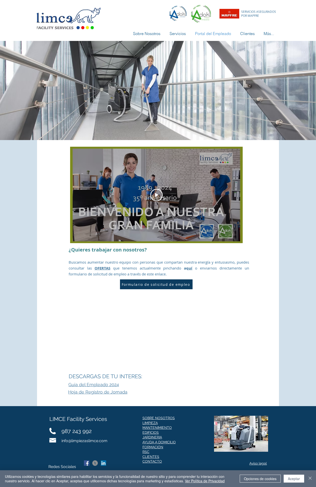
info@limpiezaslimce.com (84, 440)
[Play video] (156, 195)
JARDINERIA (152, 437)
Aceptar (294, 478)
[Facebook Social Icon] (86, 463)
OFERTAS (102, 268)
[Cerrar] (310, 478)
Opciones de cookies (260, 478)
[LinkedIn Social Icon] (103, 463)
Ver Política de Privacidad (205, 480)
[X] (95, 463)
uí (190, 268)
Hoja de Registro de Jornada (97, 392)
